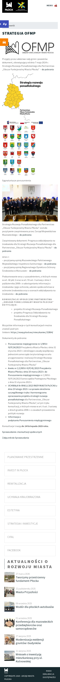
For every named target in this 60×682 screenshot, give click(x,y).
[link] (15, 6)
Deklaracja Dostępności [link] (49, 676)
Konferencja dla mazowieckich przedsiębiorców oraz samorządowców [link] (34, 625)
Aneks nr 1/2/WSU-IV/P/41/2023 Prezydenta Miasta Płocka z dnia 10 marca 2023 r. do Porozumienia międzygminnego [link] (29, 372)
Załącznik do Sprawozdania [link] (15, 437)
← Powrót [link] (10, 25)
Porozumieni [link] (25, 420)
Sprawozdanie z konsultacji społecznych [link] (22, 431)
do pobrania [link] (48, 69)
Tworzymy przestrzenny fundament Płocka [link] (30, 579)
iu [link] (18, 420)
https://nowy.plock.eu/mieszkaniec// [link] (32, 332)
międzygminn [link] (40, 420)
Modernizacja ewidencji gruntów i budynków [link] (30, 641)
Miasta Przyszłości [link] (27, 592)
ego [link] (49, 420)
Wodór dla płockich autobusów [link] (35, 607)
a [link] (32, 420)
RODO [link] (49, 671)
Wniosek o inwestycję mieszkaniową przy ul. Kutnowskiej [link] (29, 657)
